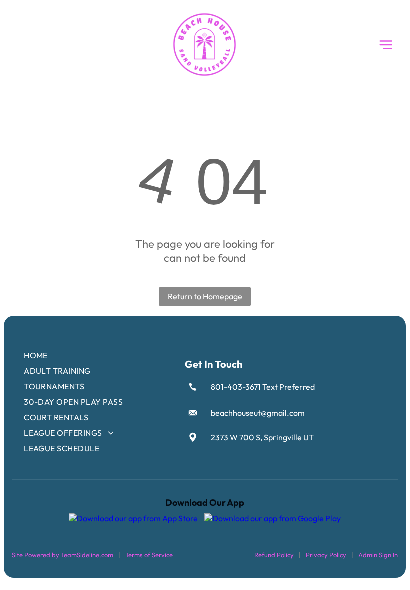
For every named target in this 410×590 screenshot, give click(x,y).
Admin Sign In (378, 555)
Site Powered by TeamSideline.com (63, 555)
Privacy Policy (326, 555)
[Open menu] (386, 45)
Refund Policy (274, 555)
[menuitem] (98, 356)
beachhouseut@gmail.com (258, 413)
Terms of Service (149, 555)
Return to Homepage (205, 297)
